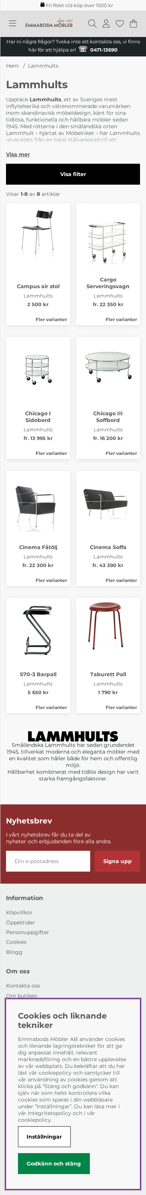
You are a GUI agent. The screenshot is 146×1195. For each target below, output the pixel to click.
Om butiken (21, 995)
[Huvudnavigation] (12, 23)
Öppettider (20, 922)
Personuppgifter (27, 932)
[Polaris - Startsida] (49, 23)
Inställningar (44, 1136)
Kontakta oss (23, 985)
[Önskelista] (120, 23)
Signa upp (117, 861)
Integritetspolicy (49, 1113)
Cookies (16, 942)
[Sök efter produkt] (92, 23)
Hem (12, 65)
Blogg (14, 952)
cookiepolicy (34, 1120)
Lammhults (43, 65)
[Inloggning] (106, 23)
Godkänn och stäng (54, 1163)
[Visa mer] (18, 154)
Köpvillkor (19, 912)
